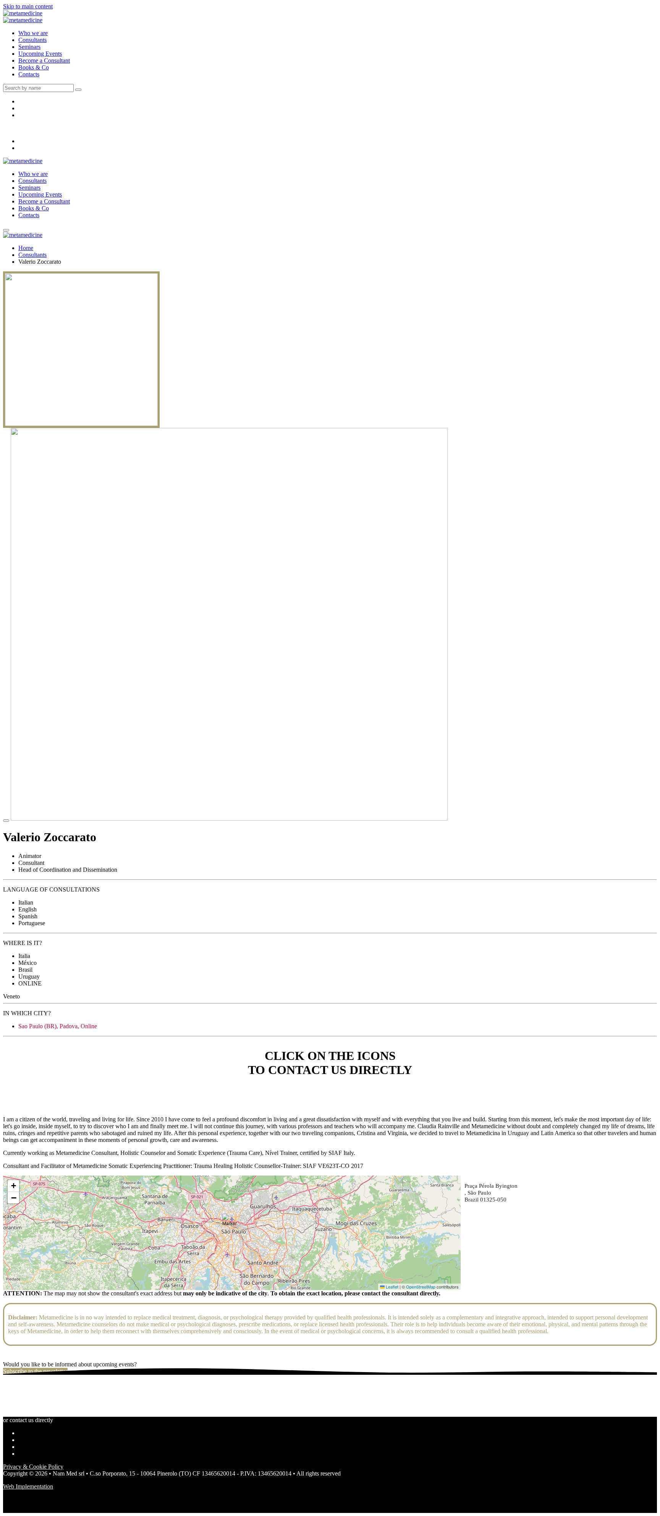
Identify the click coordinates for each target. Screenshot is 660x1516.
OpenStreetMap (420, 1287)
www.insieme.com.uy (29, 1106)
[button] (231, 1223)
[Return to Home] (22, 13)
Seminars (29, 47)
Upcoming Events (40, 53)
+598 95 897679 (23, 1099)
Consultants (32, 40)
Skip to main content (28, 6)
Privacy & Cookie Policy (33, 1466)
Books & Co (33, 67)
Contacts (28, 74)
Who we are (33, 33)
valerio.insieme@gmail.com (36, 1092)
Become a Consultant (44, 60)
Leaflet (391, 1287)
